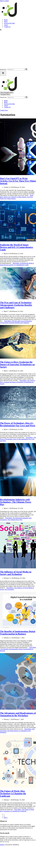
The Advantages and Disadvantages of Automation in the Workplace (18, 714)
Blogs (5, 21)
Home (6, 20)
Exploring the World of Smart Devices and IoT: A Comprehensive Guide (16, 247)
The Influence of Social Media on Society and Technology (15, 573)
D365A (2, 844)
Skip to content (4, 1)
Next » (6, 817)
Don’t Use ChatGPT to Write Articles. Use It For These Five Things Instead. (18, 181)
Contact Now (4, 110)
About (6, 25)
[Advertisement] (18, 49)
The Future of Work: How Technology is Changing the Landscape (13, 793)
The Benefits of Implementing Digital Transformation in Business (17, 632)
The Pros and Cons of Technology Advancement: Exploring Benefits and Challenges (16, 305)
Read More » (16, 197)
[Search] (0, 30)
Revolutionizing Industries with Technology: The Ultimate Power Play (15, 502)
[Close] (3, 73)
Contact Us (7, 26)
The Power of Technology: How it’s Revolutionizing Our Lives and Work (17, 424)
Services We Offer (9, 23)
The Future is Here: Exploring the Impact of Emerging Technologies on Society (17, 364)
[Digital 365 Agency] (9, 16)
